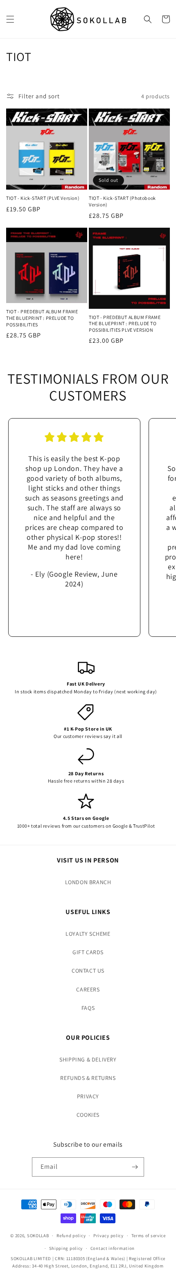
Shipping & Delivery (87, 1059)
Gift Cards (88, 952)
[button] (10, 19)
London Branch (88, 882)
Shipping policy (66, 1248)
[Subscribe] (135, 1167)
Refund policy (71, 1235)
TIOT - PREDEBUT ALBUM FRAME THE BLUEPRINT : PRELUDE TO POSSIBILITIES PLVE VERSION (124, 323)
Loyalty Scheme (87, 933)
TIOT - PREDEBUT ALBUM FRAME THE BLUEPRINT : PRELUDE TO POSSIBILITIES (42, 317)
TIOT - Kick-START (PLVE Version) (42, 198)
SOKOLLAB (38, 1235)
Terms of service (148, 1235)
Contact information (112, 1248)
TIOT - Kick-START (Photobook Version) (122, 201)
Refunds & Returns (87, 1078)
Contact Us (88, 970)
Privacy (88, 1096)
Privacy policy (108, 1235)
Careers (87, 989)
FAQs (88, 1008)
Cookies (88, 1114)
